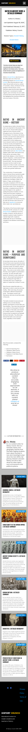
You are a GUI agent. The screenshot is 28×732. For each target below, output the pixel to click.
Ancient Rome (14, 40)
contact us (15, 401)
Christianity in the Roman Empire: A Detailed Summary (14, 526)
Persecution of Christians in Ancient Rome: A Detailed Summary (12, 660)
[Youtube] (8, 688)
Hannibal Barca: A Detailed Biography (11, 491)
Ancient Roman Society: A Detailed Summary (14, 557)
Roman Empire (7, 211)
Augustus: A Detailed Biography (13, 629)
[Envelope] (11, 688)
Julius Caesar (18, 151)
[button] (24, 3)
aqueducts (12, 202)
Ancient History (19, 36)
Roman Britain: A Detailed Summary (11, 593)
